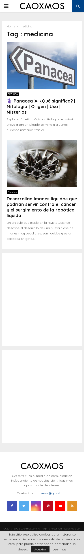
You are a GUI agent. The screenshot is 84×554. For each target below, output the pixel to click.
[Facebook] (12, 506)
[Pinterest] (48, 506)
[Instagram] (36, 506)
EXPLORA (13, 94)
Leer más (59, 549)
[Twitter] (24, 506)
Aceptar (40, 549)
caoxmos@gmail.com (51, 493)
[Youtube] (60, 506)
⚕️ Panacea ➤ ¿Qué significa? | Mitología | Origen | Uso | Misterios (41, 106)
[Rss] (72, 506)
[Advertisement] (42, 299)
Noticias (12, 192)
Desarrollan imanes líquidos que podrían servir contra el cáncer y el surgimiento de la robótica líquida (42, 207)
